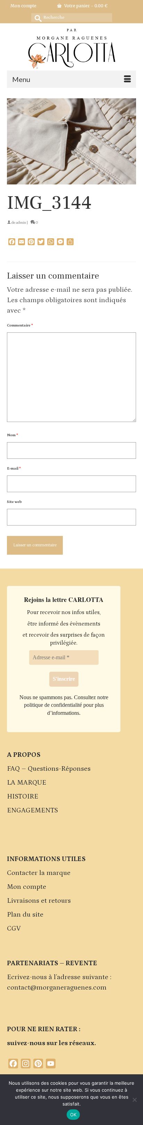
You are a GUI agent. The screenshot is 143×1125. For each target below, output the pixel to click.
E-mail (14, 468)
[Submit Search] (36, 17)
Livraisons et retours (39, 900)
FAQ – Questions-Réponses (49, 768)
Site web (14, 502)
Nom (12, 435)
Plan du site (25, 914)
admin (21, 223)
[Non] (134, 1099)
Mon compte (26, 887)
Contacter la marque (38, 873)
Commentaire (20, 325)
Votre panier (85, 5)
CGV (14, 928)
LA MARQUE (26, 782)
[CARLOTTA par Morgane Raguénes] (71, 47)
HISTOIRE (22, 796)
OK (73, 1114)
